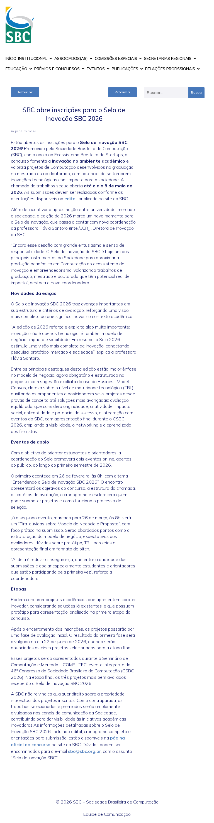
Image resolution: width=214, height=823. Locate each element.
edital (70, 198)
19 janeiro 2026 (23, 131)
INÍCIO (11, 58)
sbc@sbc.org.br (84, 751)
